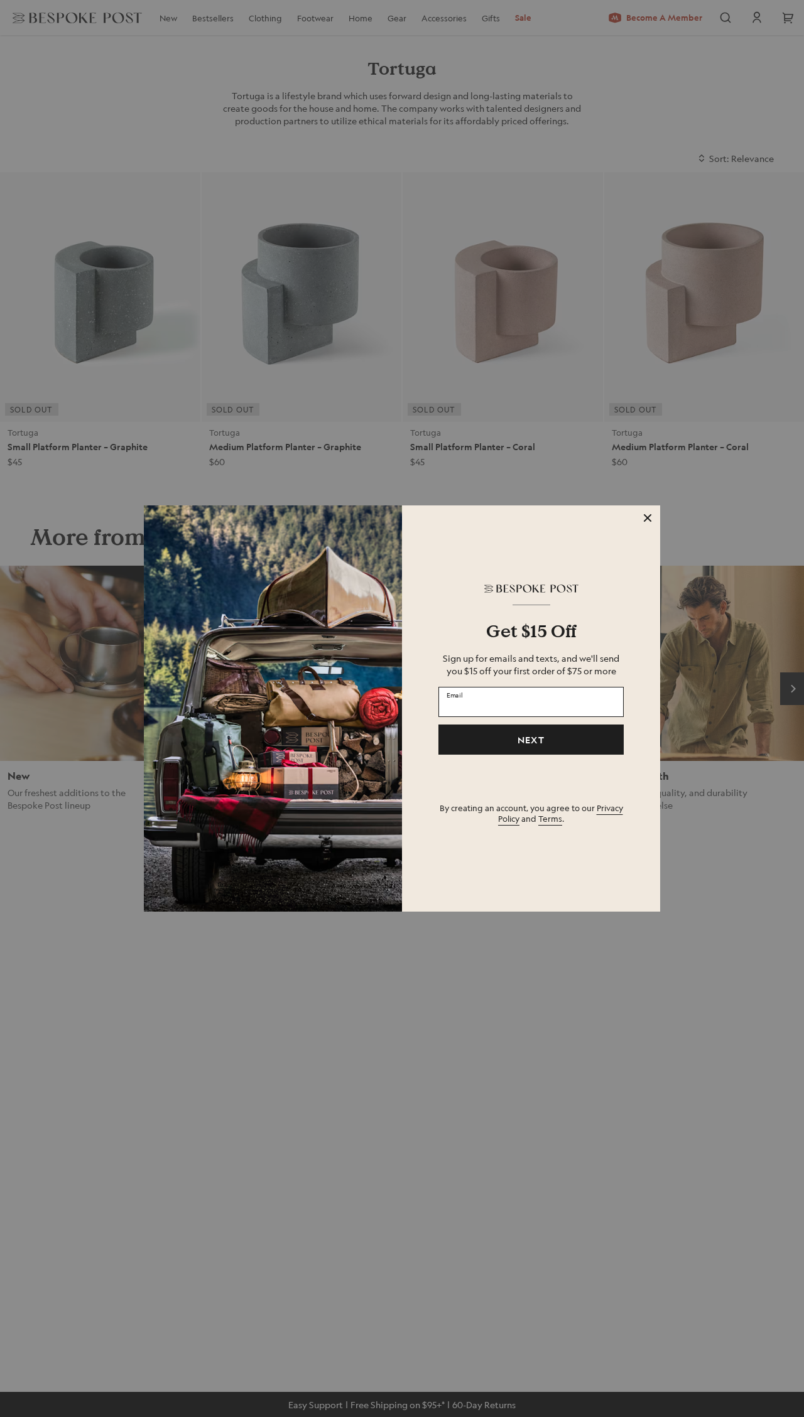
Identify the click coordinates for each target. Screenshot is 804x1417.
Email (455, 694)
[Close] (647, 518)
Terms (550, 818)
